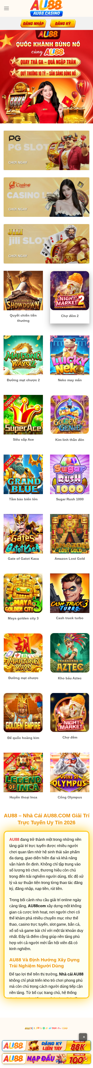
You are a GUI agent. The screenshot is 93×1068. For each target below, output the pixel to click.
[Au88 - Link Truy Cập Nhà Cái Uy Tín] (46, 8)
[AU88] (46, 1045)
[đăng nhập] (33, 23)
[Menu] (6, 8)
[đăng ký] (63, 23)
